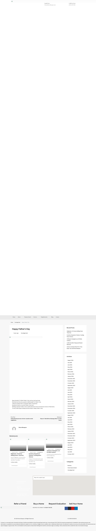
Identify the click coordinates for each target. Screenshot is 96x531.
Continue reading (14, 462)
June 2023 (70, 447)
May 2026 (70, 367)
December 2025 (71, 378)
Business (70, 465)
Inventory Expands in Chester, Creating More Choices (35, 455)
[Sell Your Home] (76, 501)
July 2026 (70, 362)
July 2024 (70, 417)
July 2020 (70, 451)
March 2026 (70, 371)
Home (14, 317)
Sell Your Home (76, 504)
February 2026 (71, 374)
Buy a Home (38, 504)
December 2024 (71, 406)
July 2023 (70, 445)
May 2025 (70, 394)
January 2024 (71, 431)
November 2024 (71, 408)
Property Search (27, 317)
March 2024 (70, 426)
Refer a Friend (20, 504)
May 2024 (70, 422)
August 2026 (70, 360)
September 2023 (71, 440)
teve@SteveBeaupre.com (22, 495)
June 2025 (70, 392)
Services (35, 317)
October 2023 (71, 438)
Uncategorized (17, 322)
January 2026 (71, 376)
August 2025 (70, 387)
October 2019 (71, 454)
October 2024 (71, 410)
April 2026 (70, 369)
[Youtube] (79, 317)
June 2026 (70, 364)
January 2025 (71, 403)
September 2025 (71, 385)
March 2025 (70, 399)
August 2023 (70, 442)
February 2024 (71, 429)
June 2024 (70, 419)
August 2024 (70, 415)
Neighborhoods (44, 317)
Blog (52, 317)
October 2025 (71, 383)
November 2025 (71, 380)
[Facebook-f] (73, 317)
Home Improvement (72, 467)
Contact (57, 317)
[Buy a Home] (38, 501)
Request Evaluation (57, 504)
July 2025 (70, 390)
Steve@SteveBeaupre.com (50, 4)
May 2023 (70, 449)
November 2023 (71, 435)
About (19, 317)
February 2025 (71, 401)
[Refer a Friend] (20, 501)
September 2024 (71, 412)
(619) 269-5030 (72, 4)
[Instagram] (76, 317)
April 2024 (70, 424)
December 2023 (71, 433)
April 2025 (70, 396)
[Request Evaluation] (57, 501)
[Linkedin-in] (82, 317)
